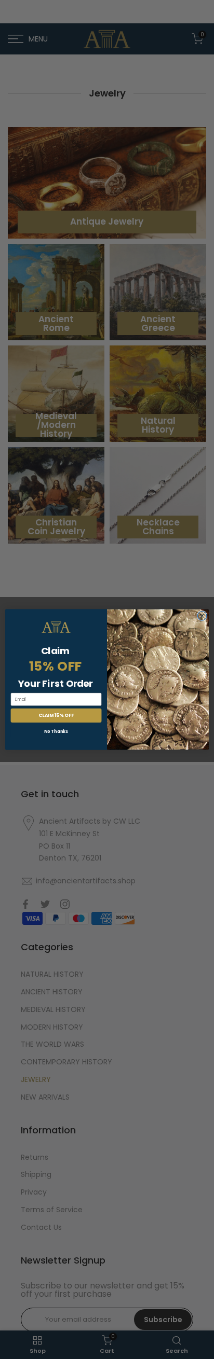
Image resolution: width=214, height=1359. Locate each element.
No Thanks (56, 731)
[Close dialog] (202, 615)
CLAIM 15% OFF (56, 715)
